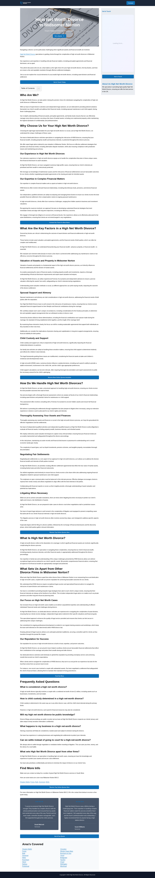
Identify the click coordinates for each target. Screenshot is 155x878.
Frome (32, 782)
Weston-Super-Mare (66, 851)
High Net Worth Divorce (28, 54)
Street (24, 862)
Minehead (63, 866)
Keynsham (25, 860)
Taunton (62, 860)
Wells (47, 782)
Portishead (25, 866)
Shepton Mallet (25, 782)
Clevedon (63, 849)
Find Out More (59, 676)
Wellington (63, 864)
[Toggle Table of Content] (38, 88)
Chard (62, 862)
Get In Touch (118, 76)
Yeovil (62, 855)
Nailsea (24, 864)
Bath (36, 782)
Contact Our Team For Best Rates (59, 222)
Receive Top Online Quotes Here (60, 532)
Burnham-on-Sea (65, 853)
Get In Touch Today (60, 82)
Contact (130, 3)
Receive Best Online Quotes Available (59, 377)
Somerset (42, 782)
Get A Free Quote (59, 836)
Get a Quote (58, 36)
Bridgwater (63, 857)
